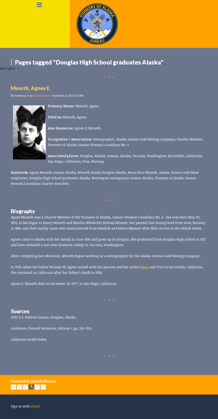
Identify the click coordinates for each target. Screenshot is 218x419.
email (35, 406)
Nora (145, 267)
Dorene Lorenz (41, 95)
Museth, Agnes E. (31, 88)
